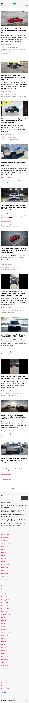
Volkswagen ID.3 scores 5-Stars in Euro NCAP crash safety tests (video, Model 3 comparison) (14, 207)
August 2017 (4, 635)
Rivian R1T (17, 139)
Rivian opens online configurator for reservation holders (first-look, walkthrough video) (14, 120)
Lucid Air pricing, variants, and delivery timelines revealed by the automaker (13, 417)
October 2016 (4, 662)
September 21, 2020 (16, 352)
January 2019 (4, 603)
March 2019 (4, 597)
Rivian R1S (12, 139)
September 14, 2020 (16, 393)
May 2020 (3, 555)
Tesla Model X (6, 51)
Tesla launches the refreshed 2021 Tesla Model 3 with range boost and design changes (14, 250)
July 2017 (3, 638)
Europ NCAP (11, 226)
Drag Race (5, 96)
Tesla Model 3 (16, 49)
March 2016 (4, 677)
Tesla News (17, 182)
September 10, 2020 (16, 434)
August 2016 (4, 668)
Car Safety (5, 226)
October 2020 (4, 540)
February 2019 (5, 600)
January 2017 (4, 653)
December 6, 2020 (16, 94)
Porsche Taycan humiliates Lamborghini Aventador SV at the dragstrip (13, 77)
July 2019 (3, 585)
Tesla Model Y (13, 51)
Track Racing (13, 354)
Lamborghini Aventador (13, 96)
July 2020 (3, 549)
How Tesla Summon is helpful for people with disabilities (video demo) (14, 377)
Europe (15, 226)
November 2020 (5, 537)
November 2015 (5, 689)
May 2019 (3, 591)
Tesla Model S (23, 49)
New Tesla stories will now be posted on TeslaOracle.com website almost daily (14, 30)
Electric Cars (6, 436)
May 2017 (3, 644)
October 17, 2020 (15, 267)
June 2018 (3, 620)
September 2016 (5, 665)
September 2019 (5, 579)
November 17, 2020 (16, 137)
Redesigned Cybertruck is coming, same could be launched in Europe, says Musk (13, 164)
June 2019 (3, 588)
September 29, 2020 (16, 310)
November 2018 (5, 608)
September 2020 (5, 543)
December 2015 (5, 686)
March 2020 (4, 561)
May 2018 (3, 623)
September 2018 (5, 614)
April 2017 (3, 647)
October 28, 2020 (15, 224)
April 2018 (3, 626)
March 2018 (4, 629)
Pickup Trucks (6, 139)
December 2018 (5, 606)
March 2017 (4, 650)
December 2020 (5, 534)
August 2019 (4, 582)
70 (9, 488)
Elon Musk (10, 49)
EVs (10, 436)
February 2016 (5, 680)
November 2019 (5, 573)
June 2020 (3, 552)
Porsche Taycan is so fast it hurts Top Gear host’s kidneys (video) (13, 336)
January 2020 (4, 567)
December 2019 (5, 570)
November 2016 (5, 659)
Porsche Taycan (22, 96)
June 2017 (3, 641)
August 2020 (4, 546)
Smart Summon (11, 395)
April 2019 (3, 594)
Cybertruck (5, 182)
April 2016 (3, 674)
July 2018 (3, 617)
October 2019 (4, 576)
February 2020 (5, 564)
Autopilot (5, 49)
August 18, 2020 (15, 477)
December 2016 (5, 656)
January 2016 (4, 683)
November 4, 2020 (16, 180)
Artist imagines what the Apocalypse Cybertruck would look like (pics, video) (14, 460)
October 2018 (4, 611)
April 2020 (3, 558)
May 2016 (3, 671)
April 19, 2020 (15, 47)
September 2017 (5, 632)
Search (3, 495)
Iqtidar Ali (7, 47)
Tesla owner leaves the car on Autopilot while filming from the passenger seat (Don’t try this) (13, 293)
